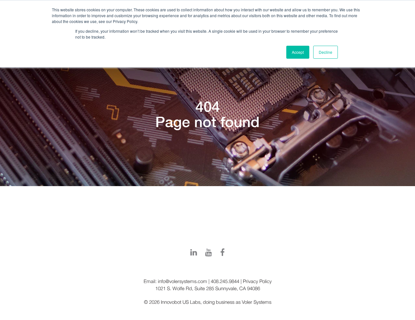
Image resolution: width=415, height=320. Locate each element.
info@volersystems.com (182, 281)
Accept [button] (298, 52)
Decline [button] (325, 52)
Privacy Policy (257, 281)
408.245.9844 (225, 281)
